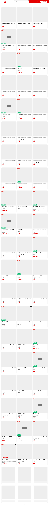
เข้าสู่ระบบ (44, 1)
